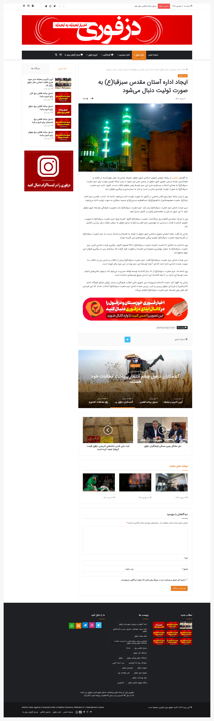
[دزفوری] (107, 30)
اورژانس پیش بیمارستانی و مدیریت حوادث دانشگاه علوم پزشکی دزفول (130, 642)
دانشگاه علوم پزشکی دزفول (137, 658)
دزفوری (174, 177)
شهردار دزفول (142, 668)
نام (186, 558)
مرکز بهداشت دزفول (139, 678)
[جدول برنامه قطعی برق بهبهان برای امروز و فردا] (63, 136)
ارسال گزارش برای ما (73, 55)
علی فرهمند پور (124, 673)
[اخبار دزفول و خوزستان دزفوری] (135, 308)
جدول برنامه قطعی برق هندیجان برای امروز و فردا (42, 121)
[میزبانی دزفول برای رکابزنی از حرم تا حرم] (135, 482)
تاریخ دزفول (92, 55)
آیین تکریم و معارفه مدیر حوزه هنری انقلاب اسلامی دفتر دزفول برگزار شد (40, 82)
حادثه (128, 648)
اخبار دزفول (140, 55)
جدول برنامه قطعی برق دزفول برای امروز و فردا (138, 6)
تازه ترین (62, 68)
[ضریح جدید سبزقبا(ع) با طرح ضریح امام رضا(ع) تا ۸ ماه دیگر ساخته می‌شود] (172, 482)
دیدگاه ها (35, 68)
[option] (135, 379)
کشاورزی (121, 683)
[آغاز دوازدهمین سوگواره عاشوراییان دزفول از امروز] (99, 482)
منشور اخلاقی (45, 712)
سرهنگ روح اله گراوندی (138, 663)
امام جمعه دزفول (140, 636)
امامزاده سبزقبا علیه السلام (166, 327)
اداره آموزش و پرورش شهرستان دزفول (133, 624)
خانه (184, 69)
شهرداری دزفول (127, 668)
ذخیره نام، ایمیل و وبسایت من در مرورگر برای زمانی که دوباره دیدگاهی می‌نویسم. (153, 580)
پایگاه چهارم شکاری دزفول (137, 683)
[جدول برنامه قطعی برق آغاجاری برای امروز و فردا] (186, 641)
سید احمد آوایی (118, 663)
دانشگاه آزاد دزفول (140, 653)
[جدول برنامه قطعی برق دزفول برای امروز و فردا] (63, 110)
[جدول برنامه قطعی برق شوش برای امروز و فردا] (159, 641)
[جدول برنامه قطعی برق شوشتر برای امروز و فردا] (172, 641)
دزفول (121, 658)
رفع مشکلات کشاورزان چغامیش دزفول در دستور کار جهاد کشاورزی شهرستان (135, 379)
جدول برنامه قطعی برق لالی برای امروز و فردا (41, 95)
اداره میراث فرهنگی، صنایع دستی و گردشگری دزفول (130, 630)
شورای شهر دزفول (140, 673)
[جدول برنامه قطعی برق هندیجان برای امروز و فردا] (63, 123)
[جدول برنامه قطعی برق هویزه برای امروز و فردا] (159, 633)
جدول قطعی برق (141, 648)
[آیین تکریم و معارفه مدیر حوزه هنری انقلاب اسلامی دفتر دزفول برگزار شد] (63, 83)
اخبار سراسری (124, 55)
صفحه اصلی (153, 55)
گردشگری (107, 55)
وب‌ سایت (129, 569)
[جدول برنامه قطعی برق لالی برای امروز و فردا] (63, 97)
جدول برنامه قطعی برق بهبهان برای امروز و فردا (40, 133)
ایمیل (185, 569)
